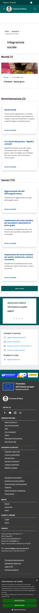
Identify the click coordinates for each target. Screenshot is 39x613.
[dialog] (19, 595)
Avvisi (7, 510)
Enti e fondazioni (10, 432)
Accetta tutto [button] (19, 601)
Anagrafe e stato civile (12, 451)
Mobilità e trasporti (11, 468)
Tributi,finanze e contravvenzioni (16, 484)
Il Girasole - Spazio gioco (14, 81)
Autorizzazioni (9, 494)
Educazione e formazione (13, 477)
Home (7, 31)
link (8, 596)
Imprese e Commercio (12, 461)
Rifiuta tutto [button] (19, 605)
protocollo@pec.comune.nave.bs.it (17, 548)
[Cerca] (35, 9)
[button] (19, 610)
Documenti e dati (10, 441)
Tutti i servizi (19, 288)
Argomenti (15, 31)
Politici (7, 435)
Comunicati (8, 507)
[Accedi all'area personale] (31, 2)
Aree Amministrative (12, 425)
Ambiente (8, 487)
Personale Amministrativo (13, 438)
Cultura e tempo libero (12, 455)
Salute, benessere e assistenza (15, 490)
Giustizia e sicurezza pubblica (14, 481)
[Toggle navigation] (4, 8)
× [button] (37, 580)
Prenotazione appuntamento (14, 560)
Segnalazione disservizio (13, 563)
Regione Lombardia (9, 2)
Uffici (6, 428)
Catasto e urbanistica (12, 464)
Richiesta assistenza (11, 570)
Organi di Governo (11, 422)
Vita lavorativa (9, 458)
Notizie (6, 77)
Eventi (7, 522)
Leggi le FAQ (9, 566)
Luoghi (7, 519)
